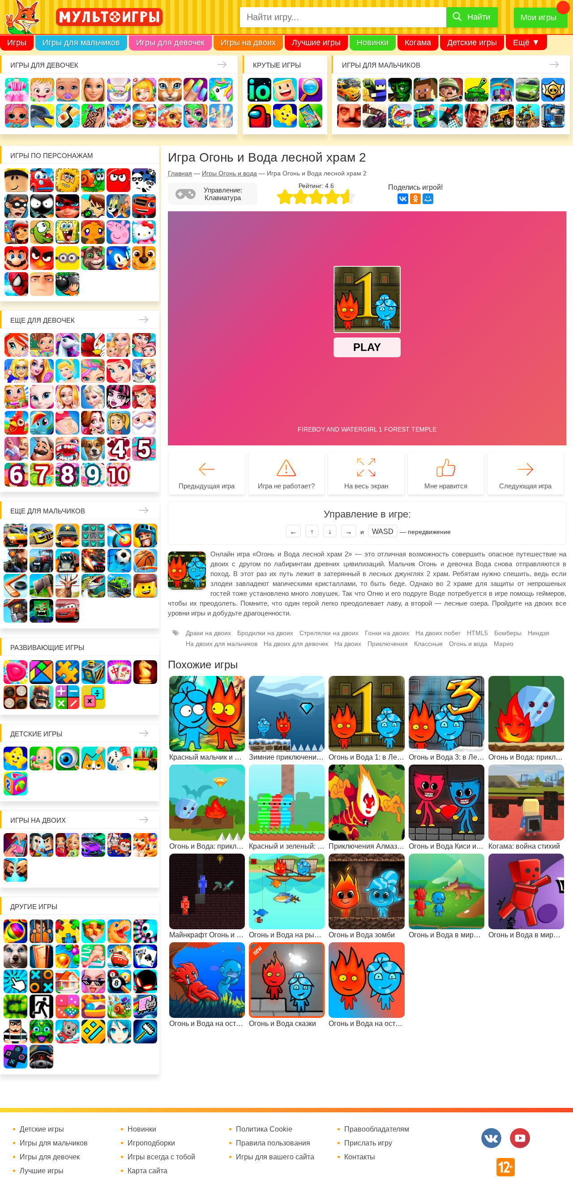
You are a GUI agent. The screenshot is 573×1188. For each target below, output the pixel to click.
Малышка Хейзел (42, 90)
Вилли (42, 180)
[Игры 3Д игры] (93, 931)
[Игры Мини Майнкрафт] (145, 1031)
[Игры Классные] (93, 981)
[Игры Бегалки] (67, 1031)
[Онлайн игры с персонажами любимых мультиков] (109, 17)
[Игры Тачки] (67, 611)
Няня (118, 345)
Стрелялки (374, 90)
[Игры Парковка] (15, 535)
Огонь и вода (468, 644)
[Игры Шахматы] (145, 672)
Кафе (144, 371)
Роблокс (16, 180)
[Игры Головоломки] (93, 672)
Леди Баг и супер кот (67, 206)
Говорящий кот (93, 258)
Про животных (93, 449)
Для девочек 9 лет (93, 475)
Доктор (144, 90)
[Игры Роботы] (15, 611)
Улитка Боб (93, 180)
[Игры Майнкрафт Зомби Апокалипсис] (41, 611)
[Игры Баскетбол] (145, 561)
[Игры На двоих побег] (119, 845)
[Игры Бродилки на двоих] (145, 845)
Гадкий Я (42, 284)
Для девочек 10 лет (118, 475)
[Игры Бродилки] (119, 1006)
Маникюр (195, 90)
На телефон (310, 116)
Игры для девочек (170, 42)
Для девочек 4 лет (118, 449)
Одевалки (17, 90)
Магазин (16, 397)
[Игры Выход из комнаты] (41, 1006)
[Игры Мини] (67, 1006)
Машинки (425, 116)
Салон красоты (195, 116)
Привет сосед (349, 116)
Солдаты (451, 90)
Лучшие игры (316, 42)
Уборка (119, 90)
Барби (93, 90)
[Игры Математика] (67, 697)
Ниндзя (538, 633)
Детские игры (472, 42)
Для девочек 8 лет (67, 475)
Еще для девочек (42, 320)
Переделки (16, 449)
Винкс (16, 345)
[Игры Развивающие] (15, 783)
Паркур (451, 116)
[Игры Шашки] (15, 697)
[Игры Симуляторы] (41, 1056)
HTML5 (477, 633)
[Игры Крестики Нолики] (41, 981)
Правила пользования (273, 1143)
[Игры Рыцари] (145, 535)
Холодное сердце (93, 397)
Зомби (400, 90)
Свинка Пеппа (118, 232)
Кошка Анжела (42, 397)
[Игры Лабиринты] (93, 1006)
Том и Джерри (118, 206)
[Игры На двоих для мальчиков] (41, 845)
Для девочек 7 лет (42, 475)
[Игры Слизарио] (145, 931)
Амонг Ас (259, 116)
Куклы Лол (17, 116)
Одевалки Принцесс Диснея (93, 423)
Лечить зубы (67, 449)
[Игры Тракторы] (41, 561)
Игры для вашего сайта (275, 1157)
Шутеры (374, 116)
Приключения (388, 644)
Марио (16, 258)
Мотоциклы (527, 116)
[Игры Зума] (41, 1031)
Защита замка (502, 90)
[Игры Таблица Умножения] (93, 697)
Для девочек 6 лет (16, 475)
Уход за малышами (68, 90)
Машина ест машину (400, 116)
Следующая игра (525, 486)
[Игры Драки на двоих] (15, 870)
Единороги (221, 90)
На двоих (347, 644)
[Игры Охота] (67, 586)
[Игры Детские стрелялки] (145, 758)
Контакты (359, 1157)
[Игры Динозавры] (119, 931)
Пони (42, 423)
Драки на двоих (208, 633)
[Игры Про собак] (15, 956)
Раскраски (93, 345)
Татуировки (93, 116)
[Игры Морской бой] (119, 956)
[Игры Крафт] (93, 535)
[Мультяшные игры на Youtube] (520, 1138)
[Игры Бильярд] (119, 981)
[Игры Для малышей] (41, 758)
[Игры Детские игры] (15, 758)
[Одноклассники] (415, 198)
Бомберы (67, 284)
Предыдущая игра (207, 486)
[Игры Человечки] (145, 981)
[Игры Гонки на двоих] (93, 845)
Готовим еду (144, 116)
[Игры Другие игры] (15, 1056)
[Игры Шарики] (67, 956)
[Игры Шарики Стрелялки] (15, 931)
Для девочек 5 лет (144, 449)
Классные (428, 644)
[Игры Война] (67, 535)
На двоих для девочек (296, 644)
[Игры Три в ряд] (15, 672)
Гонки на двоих (387, 633)
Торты (119, 116)
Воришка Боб (16, 206)
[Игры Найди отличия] (67, 758)
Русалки (144, 397)
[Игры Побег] (41, 931)
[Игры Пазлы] (67, 672)
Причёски (42, 371)
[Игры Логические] (41, 672)
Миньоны (67, 258)
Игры (16, 42)
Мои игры (538, 17)
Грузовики (553, 116)
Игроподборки (151, 1143)
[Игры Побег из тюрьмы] (15, 1031)
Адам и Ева (67, 180)
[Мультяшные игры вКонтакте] (491, 1138)
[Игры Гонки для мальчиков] (41, 535)
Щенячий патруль (144, 258)
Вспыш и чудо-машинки (144, 206)
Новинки (373, 42)
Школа (42, 345)
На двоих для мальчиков (221, 644)
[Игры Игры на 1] (93, 956)
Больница (16, 371)
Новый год (144, 423)
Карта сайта (147, 1171)
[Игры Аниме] (119, 1031)
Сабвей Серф (16, 232)
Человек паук (16, 284)
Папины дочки (118, 423)
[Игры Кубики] (119, 758)
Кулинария (68, 116)
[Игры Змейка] (15, 1006)
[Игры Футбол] (119, 561)
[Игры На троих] (67, 931)
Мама (144, 345)
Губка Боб (67, 232)
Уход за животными (170, 116)
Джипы (502, 116)
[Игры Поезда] (119, 586)
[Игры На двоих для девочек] (67, 845)
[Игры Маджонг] (119, 672)
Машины (527, 90)
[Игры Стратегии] (41, 697)
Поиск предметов (310, 90)
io (259, 90)
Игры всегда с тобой (161, 1157)
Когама (418, 42)
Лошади (67, 345)
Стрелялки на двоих (329, 633)
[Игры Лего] (145, 586)
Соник (118, 258)
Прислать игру (368, 1143)
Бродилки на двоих (265, 633)
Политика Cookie (264, 1129)
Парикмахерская (93, 371)
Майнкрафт (425, 90)
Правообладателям (376, 1129)
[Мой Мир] (428, 198)
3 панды (144, 180)
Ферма (16, 423)
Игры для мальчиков (81, 42)
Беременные (67, 423)
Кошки (170, 90)
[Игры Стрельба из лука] (119, 535)
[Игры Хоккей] (15, 586)
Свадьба (67, 397)
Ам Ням (42, 232)
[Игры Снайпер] (15, 561)
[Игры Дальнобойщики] (67, 561)
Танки (476, 90)
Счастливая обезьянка (93, 232)
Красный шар (118, 180)
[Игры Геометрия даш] (93, 1031)
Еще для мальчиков (47, 511)
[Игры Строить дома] (67, 981)
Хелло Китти (144, 232)
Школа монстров (118, 397)
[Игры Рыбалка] (93, 586)
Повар (42, 449)
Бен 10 (93, 206)
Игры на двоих (248, 42)
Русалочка (118, 371)
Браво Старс (553, 90)
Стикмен (42, 206)
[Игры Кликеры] (15, 981)
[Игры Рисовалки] (93, 758)
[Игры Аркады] (145, 1006)
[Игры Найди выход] (41, 956)
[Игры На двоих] (15, 845)
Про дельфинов (42, 116)
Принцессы (67, 371)
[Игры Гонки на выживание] (93, 561)
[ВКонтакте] (403, 198)
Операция (221, 116)
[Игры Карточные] (145, 956)
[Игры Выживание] (41, 586)
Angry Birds (42, 258)
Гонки (349, 90)
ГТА (476, 116)
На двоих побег (438, 633)
